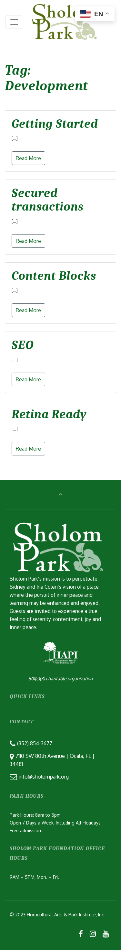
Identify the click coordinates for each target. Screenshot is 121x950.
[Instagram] (92, 933)
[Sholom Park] (64, 22)
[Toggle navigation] (14, 22)
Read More (28, 158)
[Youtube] (105, 933)
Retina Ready (49, 414)
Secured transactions (48, 200)
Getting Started (55, 124)
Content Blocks (54, 276)
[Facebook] (81, 933)
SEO (23, 345)
